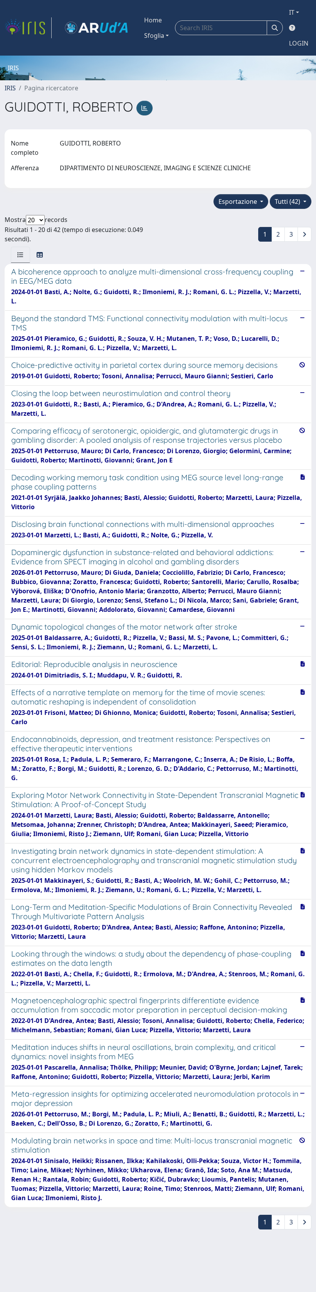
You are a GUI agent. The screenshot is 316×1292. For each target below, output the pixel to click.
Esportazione (239, 201)
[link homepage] (28, 27)
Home (153, 20)
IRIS (10, 88)
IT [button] (291, 12)
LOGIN (298, 43)
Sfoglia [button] (154, 35)
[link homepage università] (96, 27)
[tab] (20, 255)
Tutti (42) (288, 201)
